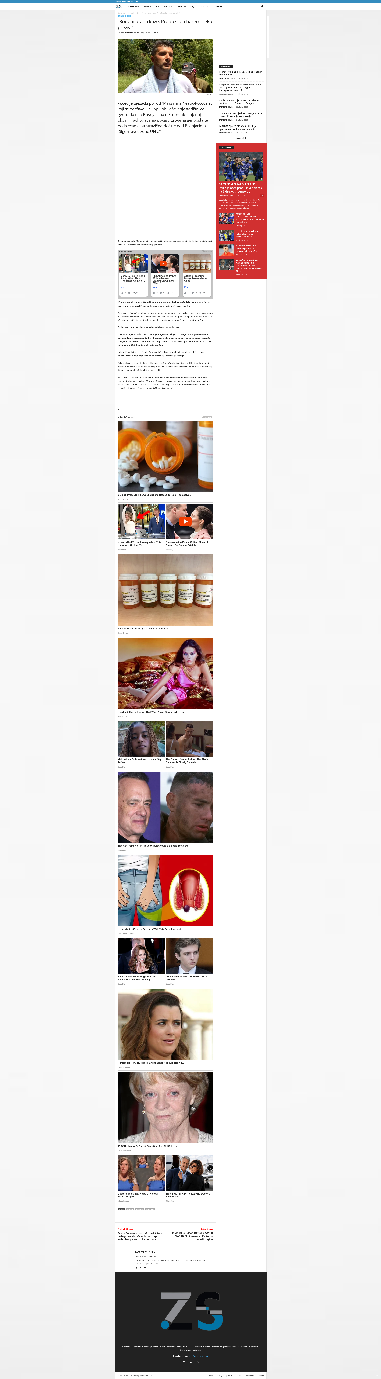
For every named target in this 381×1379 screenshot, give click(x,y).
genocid (130, 1209)
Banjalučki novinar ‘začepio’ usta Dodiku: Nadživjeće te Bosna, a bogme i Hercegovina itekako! (241, 87)
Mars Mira (139, 1209)
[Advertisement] (165, 165)
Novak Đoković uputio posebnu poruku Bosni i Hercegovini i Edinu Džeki (247, 248)
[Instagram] (190, 1362)
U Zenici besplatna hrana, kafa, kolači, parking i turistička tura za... (247, 234)
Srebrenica (150, 1209)
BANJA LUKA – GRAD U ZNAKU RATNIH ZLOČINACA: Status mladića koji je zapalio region (192, 1236)
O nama (210, 1376)
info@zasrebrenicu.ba (198, 1356)
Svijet (193, 6)
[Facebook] (137, 1268)
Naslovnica (122, 13)
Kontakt (217, 6)
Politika (168, 6)
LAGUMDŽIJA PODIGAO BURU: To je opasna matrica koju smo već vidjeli (238, 128)
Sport (204, 6)
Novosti (131, 13)
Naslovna (133, 6)
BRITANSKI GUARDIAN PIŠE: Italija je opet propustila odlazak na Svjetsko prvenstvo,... (240, 187)
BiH (157, 6)
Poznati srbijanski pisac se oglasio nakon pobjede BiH (240, 73)
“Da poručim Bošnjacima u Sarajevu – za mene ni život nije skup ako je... (240, 115)
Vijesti (147, 6)
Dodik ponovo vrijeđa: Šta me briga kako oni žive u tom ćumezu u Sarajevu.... (240, 102)
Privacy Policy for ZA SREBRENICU (229, 1376)
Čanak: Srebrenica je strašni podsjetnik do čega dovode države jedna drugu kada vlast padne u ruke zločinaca (140, 1236)
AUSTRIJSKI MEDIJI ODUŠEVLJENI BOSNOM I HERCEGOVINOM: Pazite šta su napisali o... (250, 218)
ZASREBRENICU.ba (131, 33)
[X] (141, 1268)
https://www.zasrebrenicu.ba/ (145, 1256)
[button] (262, 6)
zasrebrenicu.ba (146, 1376)
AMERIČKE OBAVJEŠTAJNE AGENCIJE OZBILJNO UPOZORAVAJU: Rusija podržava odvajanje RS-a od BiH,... (249, 265)
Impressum (250, 1376)
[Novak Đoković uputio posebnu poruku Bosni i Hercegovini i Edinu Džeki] (226, 250)
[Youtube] (145, 1268)
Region (182, 6)
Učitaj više (240, 138)
